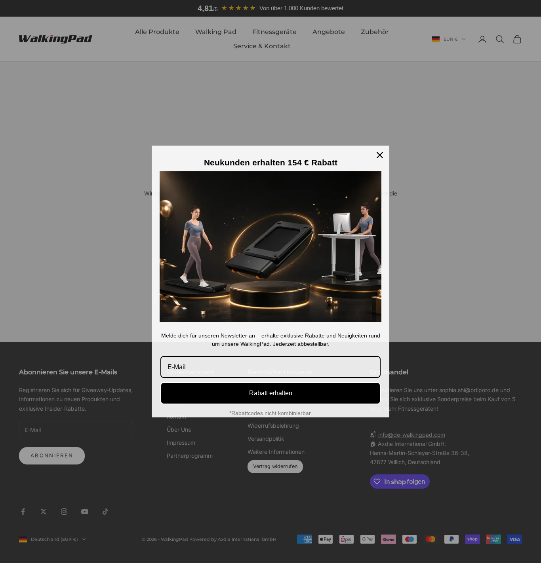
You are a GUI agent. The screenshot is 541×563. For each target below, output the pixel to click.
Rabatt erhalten (270, 393)
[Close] (379, 155)
